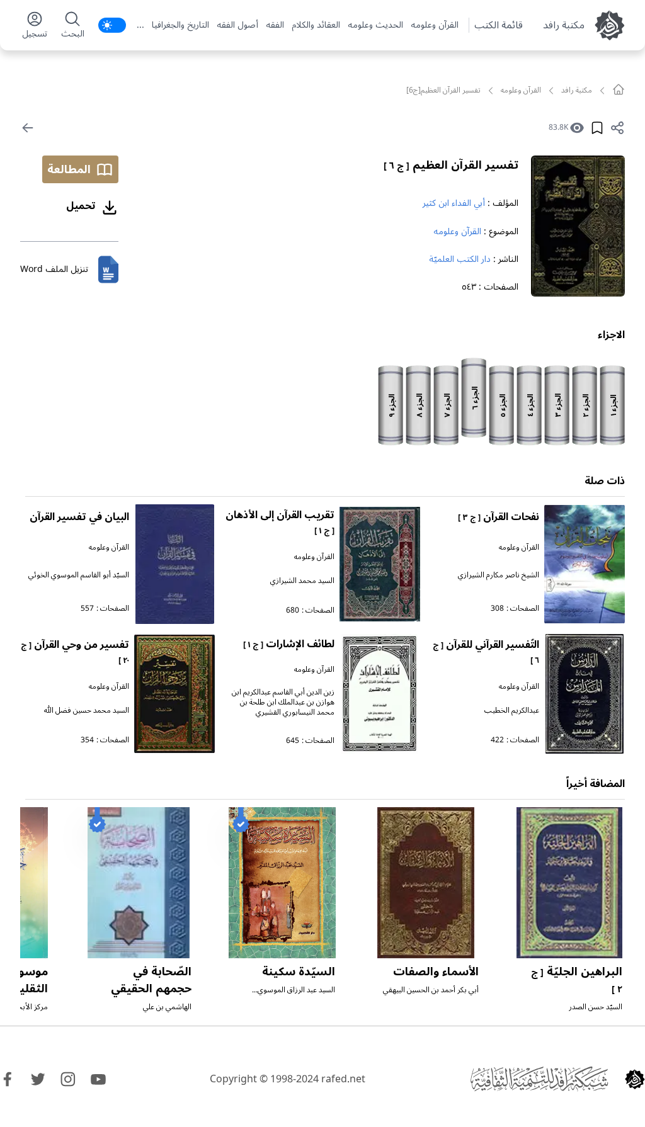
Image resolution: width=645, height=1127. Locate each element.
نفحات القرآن (498, 517)
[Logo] (635, 1079)
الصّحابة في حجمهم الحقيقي (151, 980)
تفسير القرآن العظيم (451, 165)
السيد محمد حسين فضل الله (86, 710)
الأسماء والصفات (436, 971)
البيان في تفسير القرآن (79, 517)
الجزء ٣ (558, 405)
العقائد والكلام (316, 25)
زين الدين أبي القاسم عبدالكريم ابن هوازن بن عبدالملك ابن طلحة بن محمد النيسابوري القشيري (283, 702)
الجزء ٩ (392, 405)
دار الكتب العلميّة (460, 259)
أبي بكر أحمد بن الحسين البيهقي (431, 990)
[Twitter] (37, 1079)
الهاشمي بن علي (167, 1007)
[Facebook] (7, 1079)
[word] (108, 269)
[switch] (112, 25)
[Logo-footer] (539, 1079)
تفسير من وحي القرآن (75, 651)
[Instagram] (68, 1079)
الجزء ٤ (531, 405)
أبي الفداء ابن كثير (454, 203)
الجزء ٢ (586, 405)
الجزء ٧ (447, 405)
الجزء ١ (614, 405)
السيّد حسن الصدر (595, 1007)
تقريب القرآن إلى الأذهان (279, 521)
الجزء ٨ (420, 405)
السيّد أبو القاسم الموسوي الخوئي (78, 575)
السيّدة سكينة (298, 971)
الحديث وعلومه (375, 25)
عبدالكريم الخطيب (511, 710)
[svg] (618, 89)
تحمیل (81, 206)
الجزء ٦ (475, 398)
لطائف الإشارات (288, 644)
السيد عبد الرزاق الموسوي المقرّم (296, 995)
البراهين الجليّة (576, 979)
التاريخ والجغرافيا (180, 25)
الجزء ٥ (503, 405)
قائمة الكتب (498, 25)
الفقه (275, 25)
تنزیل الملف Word (54, 269)
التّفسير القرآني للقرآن (486, 651)
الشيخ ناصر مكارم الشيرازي (498, 575)
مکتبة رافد (564, 25)
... (140, 25)
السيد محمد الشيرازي (302, 581)
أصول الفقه (237, 25)
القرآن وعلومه (435, 25)
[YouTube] (98, 1079)
